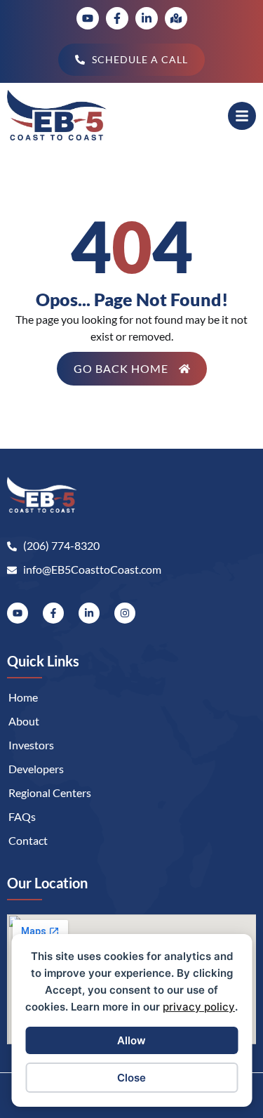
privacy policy (199, 1006)
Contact (28, 840)
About (23, 721)
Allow (131, 1040)
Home (23, 697)
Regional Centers (49, 792)
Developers (36, 768)
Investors (31, 744)
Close (131, 1077)
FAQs (22, 816)
